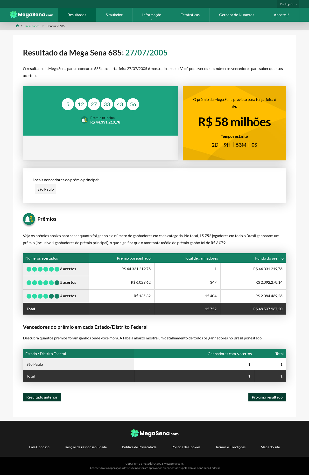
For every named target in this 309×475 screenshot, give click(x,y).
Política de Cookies (186, 447)
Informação (151, 14)
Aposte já (281, 14)
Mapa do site (270, 447)
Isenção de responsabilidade (86, 447)
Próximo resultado (267, 397)
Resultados (77, 14)
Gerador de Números (236, 14)
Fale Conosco (39, 447)
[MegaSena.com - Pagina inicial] (34, 16)
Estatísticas (190, 14)
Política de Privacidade (139, 447)
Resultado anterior (41, 397)
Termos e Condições (231, 447)
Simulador (114, 14)
